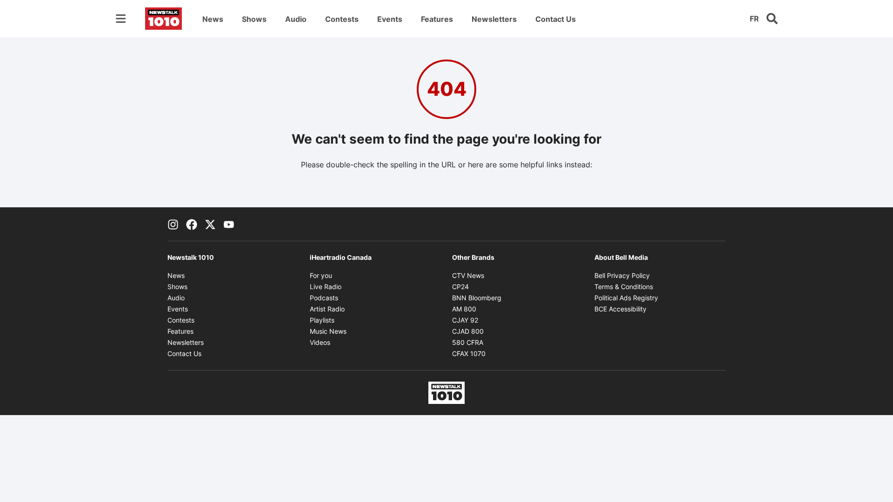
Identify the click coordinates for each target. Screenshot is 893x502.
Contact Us (555, 19)
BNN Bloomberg (476, 298)
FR (754, 18)
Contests (342, 19)
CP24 (460, 287)
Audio (296, 19)
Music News (328, 331)
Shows (254, 19)
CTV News (468, 275)
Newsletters (494, 19)
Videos (320, 342)
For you (321, 275)
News (212, 19)
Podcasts (324, 298)
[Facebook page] (191, 224)
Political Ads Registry (626, 298)
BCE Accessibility (620, 309)
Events (389, 19)
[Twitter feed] (210, 224)
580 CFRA (467, 342)
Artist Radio (327, 309)
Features (437, 19)
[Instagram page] (173, 224)
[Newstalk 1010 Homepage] (163, 18)
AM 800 (464, 309)
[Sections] (121, 18)
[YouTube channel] (228, 224)
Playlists (322, 320)
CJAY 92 (465, 320)
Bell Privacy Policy (622, 275)
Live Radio (325, 287)
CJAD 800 (468, 331)
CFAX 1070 (469, 353)
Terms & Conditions (623, 287)
